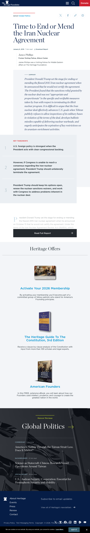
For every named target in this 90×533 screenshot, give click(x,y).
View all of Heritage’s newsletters (56, 507)
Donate (84, 3)
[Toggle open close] (82, 224)
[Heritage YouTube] (85, 522)
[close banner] (86, 530)
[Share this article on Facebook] (68, 15)
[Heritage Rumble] (80, 522)
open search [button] (73, 3)
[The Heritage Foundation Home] (10, 3)
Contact (14, 514)
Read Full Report (42, 233)
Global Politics (24, 16)
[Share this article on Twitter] (60, 15)
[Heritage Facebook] (65, 522)
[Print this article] (82, 15)
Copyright (39, 523)
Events (13, 502)
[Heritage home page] (5, 498)
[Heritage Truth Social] (60, 522)
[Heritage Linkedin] (75, 522)
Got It (74, 530)
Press (12, 506)
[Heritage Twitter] (55, 522)
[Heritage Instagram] (70, 522)
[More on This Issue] (71, 426)
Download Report (42, 49)
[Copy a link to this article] (75, 15)
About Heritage (18, 498)
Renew (13, 510)
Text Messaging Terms (25, 523)
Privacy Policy (9, 523)
